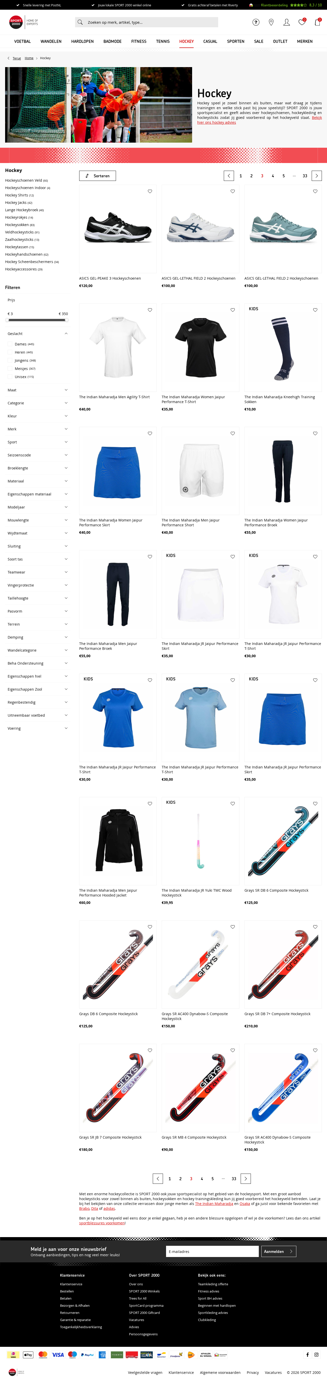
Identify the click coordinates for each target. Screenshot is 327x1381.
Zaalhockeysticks (22, 239)
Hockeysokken (19, 224)
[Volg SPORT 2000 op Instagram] (316, 1355)
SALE (258, 41)
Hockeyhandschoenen (26, 254)
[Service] (256, 22)
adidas (109, 1208)
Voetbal (22, 41)
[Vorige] (229, 176)
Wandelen (51, 41)
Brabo (84, 1208)
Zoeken (80, 22)
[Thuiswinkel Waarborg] (255, 5)
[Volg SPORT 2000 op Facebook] (307, 1355)
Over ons (136, 1284)
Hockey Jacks (18, 202)
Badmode (112, 41)
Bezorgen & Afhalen (75, 1305)
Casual (210, 41)
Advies (134, 1327)
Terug (17, 58)
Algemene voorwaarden (220, 1372)
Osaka (245, 1203)
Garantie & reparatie (75, 1319)
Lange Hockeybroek (24, 209)
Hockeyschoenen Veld (26, 180)
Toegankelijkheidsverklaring (81, 1327)
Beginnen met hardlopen (217, 1305)
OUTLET (280, 41)
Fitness (138, 41)
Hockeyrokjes (19, 217)
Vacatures (136, 1319)
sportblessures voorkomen (102, 1223)
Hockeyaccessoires (23, 269)
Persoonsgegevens (143, 1334)
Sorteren (102, 175)
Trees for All (137, 1298)
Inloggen (286, 22)
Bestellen (67, 1291)
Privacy (253, 1372)
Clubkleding (207, 1319)
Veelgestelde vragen (145, 1372)
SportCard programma (146, 1305)
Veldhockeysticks (22, 232)
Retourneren (69, 1312)
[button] (38, 333)
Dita (94, 1208)
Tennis (163, 41)
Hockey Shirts (19, 195)
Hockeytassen (19, 246)
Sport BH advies (210, 1298)
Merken (305, 41)
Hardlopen (82, 41)
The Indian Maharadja (214, 1203)
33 (305, 175)
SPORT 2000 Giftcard (144, 1312)
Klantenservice (71, 1284)
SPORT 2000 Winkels (144, 1291)
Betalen (66, 1298)
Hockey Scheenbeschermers (32, 261)
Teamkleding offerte (213, 1284)
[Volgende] (317, 176)
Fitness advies (208, 1291)
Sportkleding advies (213, 1312)
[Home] (23, 22)
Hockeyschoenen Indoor (27, 187)
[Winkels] (271, 22)
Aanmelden (274, 1251)
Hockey (186, 41)
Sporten (235, 41)
